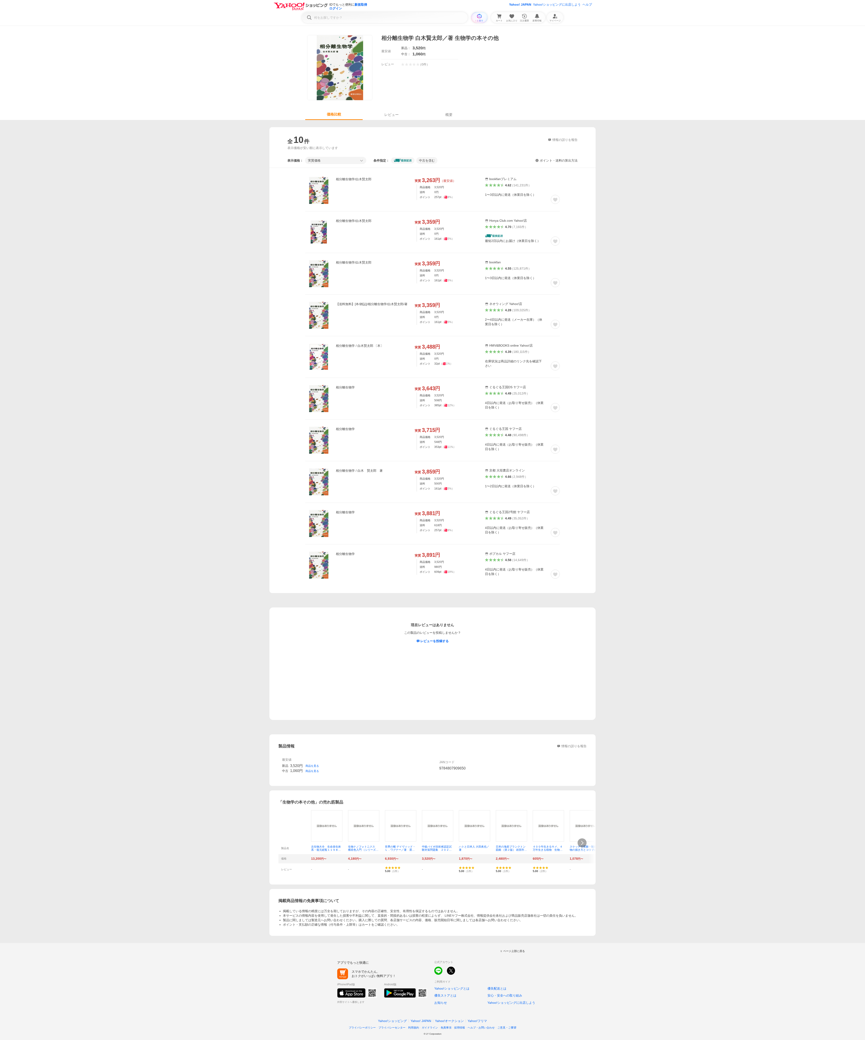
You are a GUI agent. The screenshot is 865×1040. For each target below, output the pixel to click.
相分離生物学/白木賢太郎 (353, 179)
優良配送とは (496, 988)
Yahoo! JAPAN (520, 4)
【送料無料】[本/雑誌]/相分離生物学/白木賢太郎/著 (371, 304)
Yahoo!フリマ (477, 1021)
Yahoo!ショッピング (392, 1021)
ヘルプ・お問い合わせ (481, 1027)
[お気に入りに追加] (555, 199)
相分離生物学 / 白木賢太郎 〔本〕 (360, 345)
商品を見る (312, 765)
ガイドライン (430, 1027)
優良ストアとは (445, 995)
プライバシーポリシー (362, 1027)
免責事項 (446, 1027)
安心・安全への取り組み (504, 995)
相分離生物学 (345, 387)
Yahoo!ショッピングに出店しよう (557, 4)
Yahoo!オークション (449, 1021)
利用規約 (413, 1027)
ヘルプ (587, 4)
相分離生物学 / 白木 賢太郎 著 (359, 470)
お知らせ (440, 1002)
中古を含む (427, 160)
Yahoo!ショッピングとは (451, 988)
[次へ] (582, 842)
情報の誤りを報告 (574, 746)
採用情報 (459, 1027)
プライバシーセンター (391, 1027)
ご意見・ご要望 (506, 1027)
